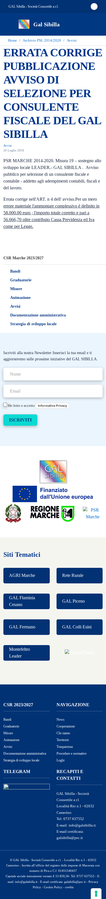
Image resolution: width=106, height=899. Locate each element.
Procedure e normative (71, 753)
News (60, 720)
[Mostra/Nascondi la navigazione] (11, 23)
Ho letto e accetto (37, 405)
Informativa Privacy (52, 406)
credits (69, 887)
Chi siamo (63, 733)
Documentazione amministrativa (38, 315)
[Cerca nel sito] (94, 24)
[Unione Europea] (53, 493)
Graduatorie (20, 280)
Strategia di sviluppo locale (33, 324)
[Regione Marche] (53, 513)
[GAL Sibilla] (53, 471)
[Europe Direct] (80, 653)
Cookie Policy (53, 887)
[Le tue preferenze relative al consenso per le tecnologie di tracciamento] (96, 893)
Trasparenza (65, 747)
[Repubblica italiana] (13, 513)
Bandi (15, 271)
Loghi (60, 760)
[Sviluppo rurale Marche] (93, 513)
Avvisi (15, 306)
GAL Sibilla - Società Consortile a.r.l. (33, 6)
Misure (16, 289)
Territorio (63, 740)
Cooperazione (66, 726)
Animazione (20, 298)
